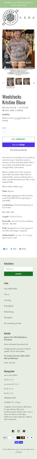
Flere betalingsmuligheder (18, 150)
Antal (4, 128)
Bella (9, 195)
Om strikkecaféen (10, 288)
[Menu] (33, 17)
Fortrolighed (8, 306)
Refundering (9, 312)
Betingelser (8, 317)
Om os (6, 294)
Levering (17, 118)
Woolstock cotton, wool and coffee (19, 449)
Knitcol (15, 195)
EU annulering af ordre (12, 323)
